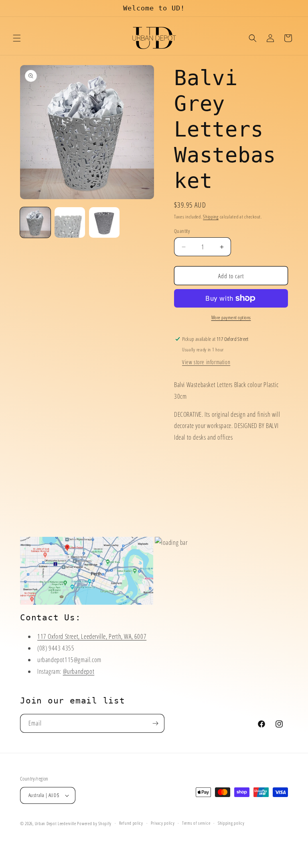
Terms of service (196, 823)
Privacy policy (163, 823)
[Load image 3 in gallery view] (104, 222)
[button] (17, 38)
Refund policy (131, 823)
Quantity (182, 230)
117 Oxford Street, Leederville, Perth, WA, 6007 (91, 636)
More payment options (231, 317)
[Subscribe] (155, 723)
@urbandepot (79, 671)
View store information (206, 362)
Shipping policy (231, 823)
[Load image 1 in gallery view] (35, 222)
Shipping (211, 216)
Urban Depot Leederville (55, 823)
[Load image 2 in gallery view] (70, 222)
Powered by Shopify (94, 823)
